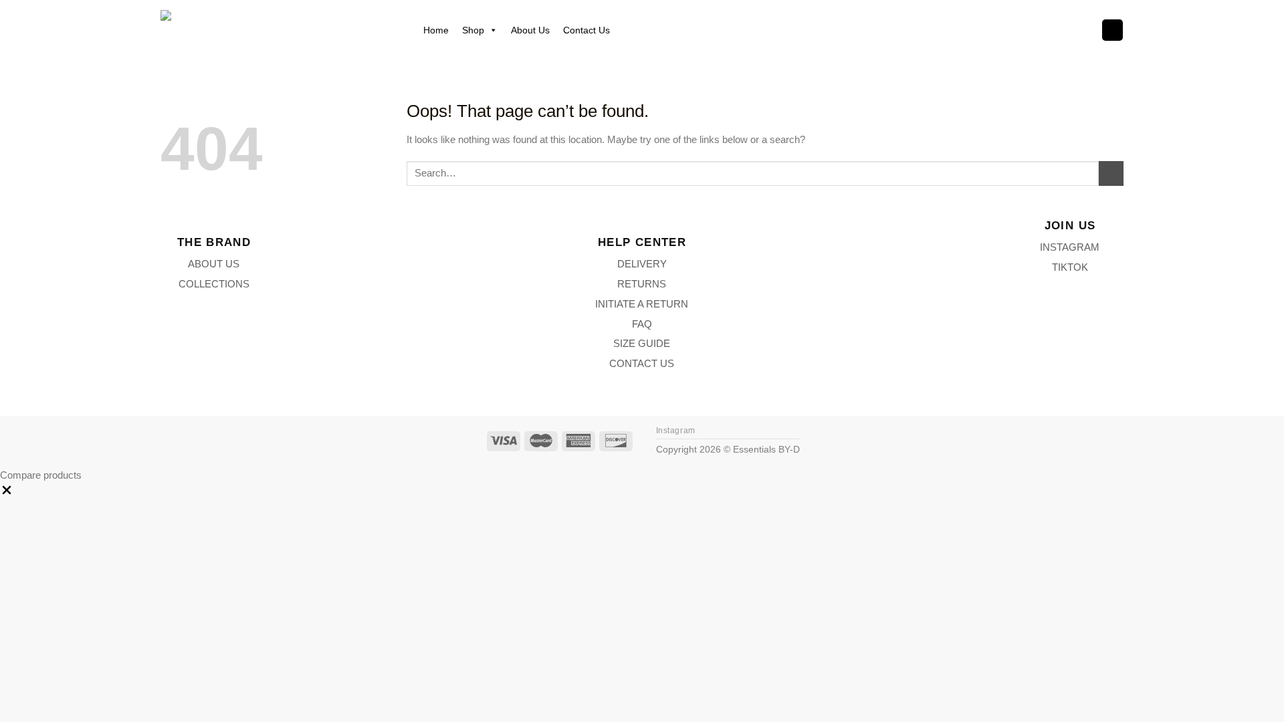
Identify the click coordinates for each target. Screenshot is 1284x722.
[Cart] (1112, 29)
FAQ (642, 324)
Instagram (676, 430)
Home (436, 30)
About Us (530, 30)
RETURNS (641, 283)
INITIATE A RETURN (641, 304)
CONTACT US (641, 363)
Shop (473, 30)
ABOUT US (213, 263)
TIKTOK (1070, 267)
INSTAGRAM (1069, 247)
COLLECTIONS (214, 283)
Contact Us (586, 30)
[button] (6, 493)
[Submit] (1111, 173)
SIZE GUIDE (641, 343)
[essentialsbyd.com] (275, 29)
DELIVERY (642, 263)
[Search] (1083, 30)
